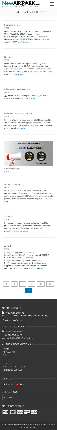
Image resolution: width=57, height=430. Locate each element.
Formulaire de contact (14, 331)
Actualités (9, 352)
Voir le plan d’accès (13, 320)
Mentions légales (13, 370)
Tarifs (6, 349)
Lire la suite (24, 42)
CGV (5, 363)
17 (50, 284)
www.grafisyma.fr (30, 427)
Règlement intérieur (14, 367)
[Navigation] (51, 4)
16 (41, 284)
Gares (44, 425)
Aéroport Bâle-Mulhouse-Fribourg (29, 425)
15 (31, 284)
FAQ (5, 355)
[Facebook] (4, 397)
